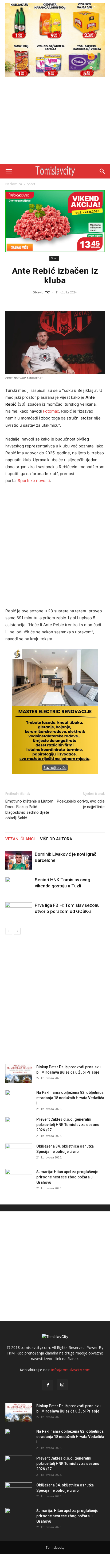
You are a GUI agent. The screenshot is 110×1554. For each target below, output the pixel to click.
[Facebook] (47, 1385)
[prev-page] (8, 931)
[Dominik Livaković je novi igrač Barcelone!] (18, 860)
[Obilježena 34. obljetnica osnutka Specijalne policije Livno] (18, 1153)
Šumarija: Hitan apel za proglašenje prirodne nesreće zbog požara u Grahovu (67, 1177)
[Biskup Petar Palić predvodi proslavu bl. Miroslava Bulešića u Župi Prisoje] (18, 1073)
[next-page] (17, 931)
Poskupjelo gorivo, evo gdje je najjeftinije (81, 804)
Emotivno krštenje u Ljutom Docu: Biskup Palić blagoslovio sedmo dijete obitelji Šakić (29, 809)
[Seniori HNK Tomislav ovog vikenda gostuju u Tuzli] (18, 886)
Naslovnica (13, 184)
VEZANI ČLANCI (20, 839)
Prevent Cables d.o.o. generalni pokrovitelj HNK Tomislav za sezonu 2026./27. (67, 1124)
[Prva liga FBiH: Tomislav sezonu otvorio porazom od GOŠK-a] (18, 911)
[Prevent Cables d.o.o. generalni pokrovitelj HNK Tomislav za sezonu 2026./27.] (18, 1126)
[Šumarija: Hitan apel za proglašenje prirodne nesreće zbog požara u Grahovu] (18, 1178)
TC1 (47, 292)
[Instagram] (62, 1385)
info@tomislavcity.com (71, 1369)
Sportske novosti (34, 480)
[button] (8, 171)
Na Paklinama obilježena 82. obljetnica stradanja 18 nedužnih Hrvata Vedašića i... (70, 1097)
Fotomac (51, 411)
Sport (31, 184)
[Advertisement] (55, 121)
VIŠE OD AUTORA (56, 839)
